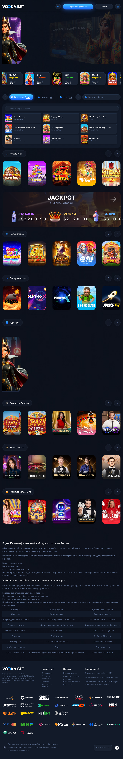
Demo (12, 187)
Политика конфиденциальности (71, 680)
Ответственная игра (71, 676)
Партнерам (67, 684)
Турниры (45, 681)
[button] (5, 97)
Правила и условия (71, 673)
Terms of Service (102, 684)
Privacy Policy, (90, 684)
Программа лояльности (46, 677)
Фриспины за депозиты (47, 685)
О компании (47, 673)
